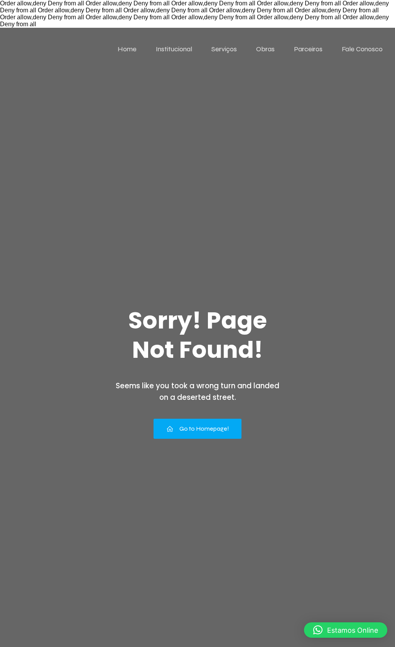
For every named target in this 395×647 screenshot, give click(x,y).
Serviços (224, 49)
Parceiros (308, 49)
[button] (345, 630)
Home (127, 49)
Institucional (174, 49)
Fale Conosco (362, 49)
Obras (265, 49)
